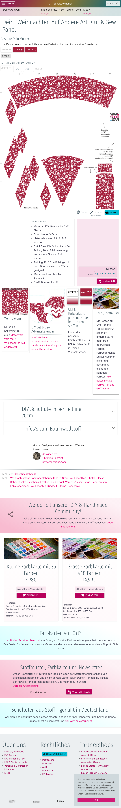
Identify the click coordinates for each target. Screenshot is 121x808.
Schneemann (99, 482)
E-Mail (7, 773)
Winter (69, 482)
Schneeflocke (18, 482)
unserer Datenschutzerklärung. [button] (91, 794)
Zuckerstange (82, 482)
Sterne (62, 485)
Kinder (57, 478)
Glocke (100, 478)
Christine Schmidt (25, 474)
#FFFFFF (73, 292)
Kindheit (52, 485)
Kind (53, 482)
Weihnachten (38, 485)
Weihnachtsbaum (42, 478)
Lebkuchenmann (19, 485)
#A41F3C (86, 292)
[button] (96, 212)
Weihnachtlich (78, 478)
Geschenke (74, 485)
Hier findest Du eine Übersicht (22, 640)
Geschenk (33, 482)
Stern (65, 478)
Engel (60, 482)
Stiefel (91, 478)
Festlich (44, 482)
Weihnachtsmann (20, 478)
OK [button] (96, 800)
